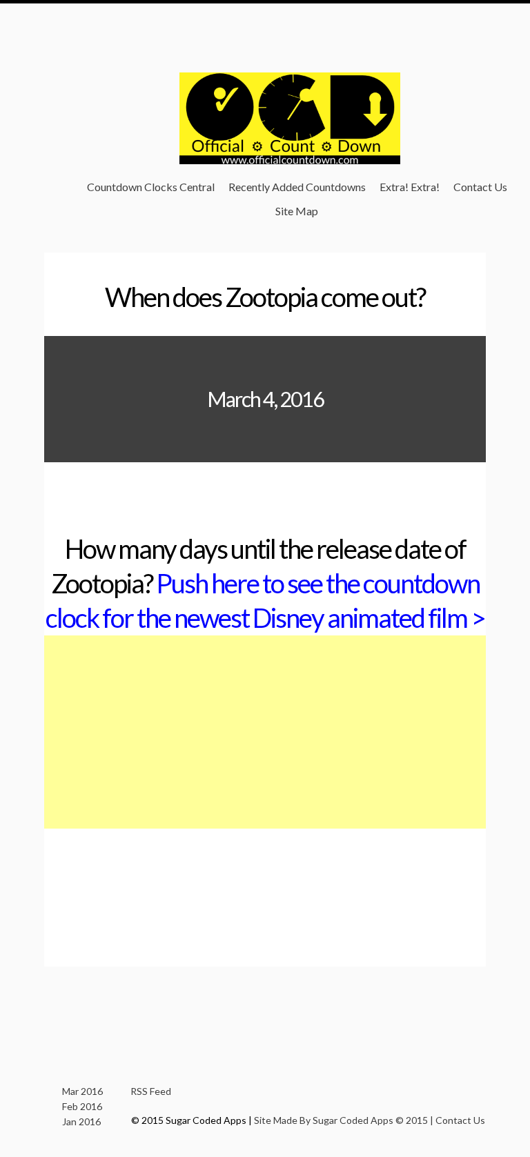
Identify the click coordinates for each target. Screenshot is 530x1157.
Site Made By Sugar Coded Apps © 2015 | (344, 1120)
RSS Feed (150, 1091)
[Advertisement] (265, 732)
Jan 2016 (81, 1121)
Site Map (296, 210)
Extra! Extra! (410, 186)
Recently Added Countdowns (297, 186)
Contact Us (480, 186)
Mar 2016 (82, 1091)
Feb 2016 (82, 1106)
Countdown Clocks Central (151, 186)
